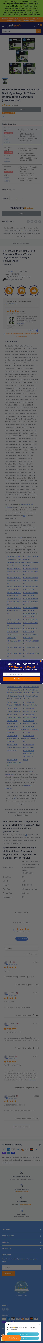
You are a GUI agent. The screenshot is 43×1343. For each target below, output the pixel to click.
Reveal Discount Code (22, 679)
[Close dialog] (41, 661)
